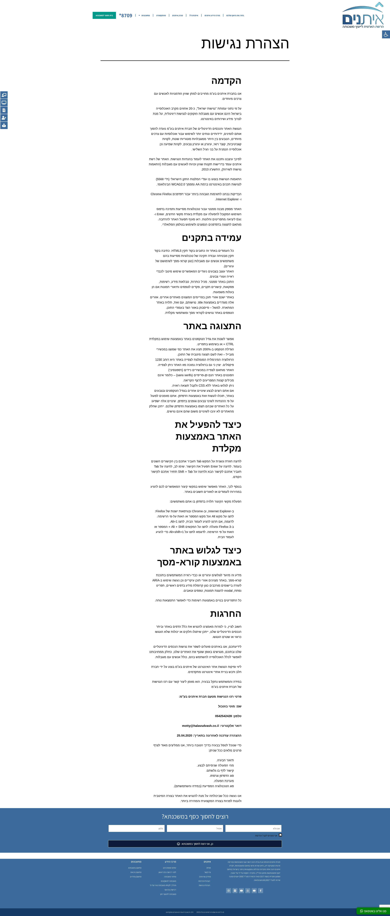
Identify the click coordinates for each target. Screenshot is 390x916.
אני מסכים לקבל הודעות (266, 835)
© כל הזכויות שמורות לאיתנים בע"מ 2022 (210, 912)
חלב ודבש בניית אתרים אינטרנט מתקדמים (179, 912)
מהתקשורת (161, 15)
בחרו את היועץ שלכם (235, 15)
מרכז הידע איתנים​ (212, 15)
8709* (125, 15)
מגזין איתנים (177, 15)
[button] (386, 34)
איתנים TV (193, 15)
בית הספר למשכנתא (104, 15)
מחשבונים (146, 15)
